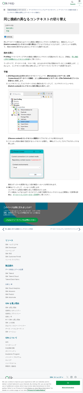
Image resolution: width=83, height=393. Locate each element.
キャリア (8, 360)
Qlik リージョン (10, 332)
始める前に (10, 28)
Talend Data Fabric (12, 279)
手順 (7, 31)
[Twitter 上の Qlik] (67, 377)
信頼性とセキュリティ (13, 310)
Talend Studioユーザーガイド (16, 10)
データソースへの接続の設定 (67, 10)
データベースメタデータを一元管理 (25, 195)
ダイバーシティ (10, 351)
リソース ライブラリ (12, 259)
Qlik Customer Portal (13, 256)
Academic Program (12, 354)
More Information (68, 387)
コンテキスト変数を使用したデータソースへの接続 (23, 12)
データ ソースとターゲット (14, 329)
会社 (6, 342)
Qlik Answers (10, 291)
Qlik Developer (10, 247)
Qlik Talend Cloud (11, 276)
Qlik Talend (9, 273)
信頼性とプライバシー (13, 313)
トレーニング (10, 250)
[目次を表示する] (4, 10)
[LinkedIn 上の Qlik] (71, 377)
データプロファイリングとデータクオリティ (42, 10)
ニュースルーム (10, 363)
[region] (41, 385)
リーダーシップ (10, 345)
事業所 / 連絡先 (10, 366)
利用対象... (9, 37)
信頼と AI (8, 316)
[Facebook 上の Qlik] (75, 377)
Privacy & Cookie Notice (36, 390)
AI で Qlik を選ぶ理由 (12, 319)
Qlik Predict (9, 294)
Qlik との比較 (10, 323)
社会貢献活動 (10, 348)
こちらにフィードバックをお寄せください (21, 220)
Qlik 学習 (8, 253)
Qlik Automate (10, 297)
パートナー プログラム (13, 357)
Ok (68, 383)
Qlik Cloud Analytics (12, 288)
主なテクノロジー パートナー (15, 326)
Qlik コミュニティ (56, 377)
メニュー (79, 4)
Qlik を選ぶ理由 (10, 307)
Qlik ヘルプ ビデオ (11, 244)
